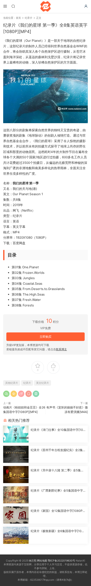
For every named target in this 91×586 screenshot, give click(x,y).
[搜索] (13, 6)
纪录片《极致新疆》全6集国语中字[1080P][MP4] (58, 531)
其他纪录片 (11, 382)
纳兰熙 (32, 560)
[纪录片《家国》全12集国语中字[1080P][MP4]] (16, 515)
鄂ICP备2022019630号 (61, 560)
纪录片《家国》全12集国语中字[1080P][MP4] (57, 511)
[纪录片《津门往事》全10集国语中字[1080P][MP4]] (16, 434)
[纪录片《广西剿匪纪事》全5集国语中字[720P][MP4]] (16, 494)
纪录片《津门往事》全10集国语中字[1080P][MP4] (58, 430)
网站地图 (42, 560)
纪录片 (27, 382)
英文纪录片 (42, 382)
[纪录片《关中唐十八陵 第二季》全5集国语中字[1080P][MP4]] (16, 474)
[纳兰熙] (45, 6)
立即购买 (45, 336)
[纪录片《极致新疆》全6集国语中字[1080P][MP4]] (16, 535)
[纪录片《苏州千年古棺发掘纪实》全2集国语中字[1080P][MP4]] (16, 454)
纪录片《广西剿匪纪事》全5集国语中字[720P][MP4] (58, 491)
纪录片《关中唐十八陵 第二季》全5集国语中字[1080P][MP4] (57, 470)
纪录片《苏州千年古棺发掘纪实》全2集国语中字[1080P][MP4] (58, 450)
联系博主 (61, 349)
